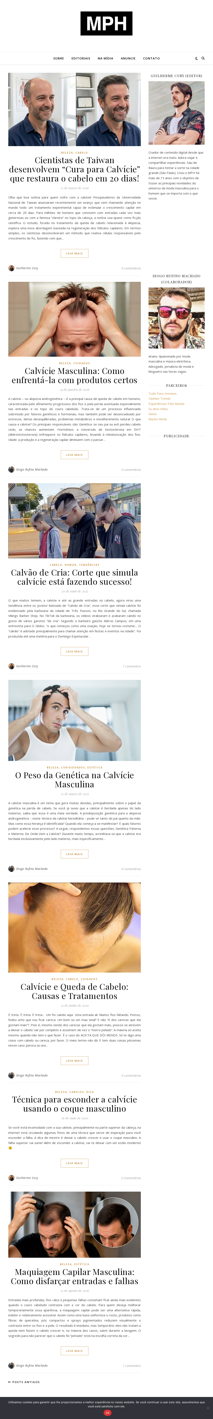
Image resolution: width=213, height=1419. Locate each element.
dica (90, 1092)
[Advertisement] (177, 237)
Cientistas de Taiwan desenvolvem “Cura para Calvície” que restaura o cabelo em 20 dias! (74, 169)
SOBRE (58, 58)
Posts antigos (25, 1382)
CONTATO (151, 58)
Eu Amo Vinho (158, 409)
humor (71, 565)
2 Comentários (131, 1178)
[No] (208, 1408)
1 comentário (132, 666)
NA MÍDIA (105, 58)
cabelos (76, 1092)
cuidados (81, 363)
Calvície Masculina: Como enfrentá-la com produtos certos (74, 375)
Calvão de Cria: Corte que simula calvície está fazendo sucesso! (74, 577)
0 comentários (131, 268)
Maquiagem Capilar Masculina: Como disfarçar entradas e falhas (74, 1276)
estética (95, 767)
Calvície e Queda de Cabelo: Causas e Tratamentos (75, 991)
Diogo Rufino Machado (32, 469)
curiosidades (73, 767)
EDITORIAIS (81, 58)
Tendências (89, 565)
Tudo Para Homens (163, 393)
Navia (152, 414)
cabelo (82, 152)
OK (108, 1412)
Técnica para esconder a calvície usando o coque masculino (74, 1104)
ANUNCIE (128, 58)
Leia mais (74, 253)
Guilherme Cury (27, 268)
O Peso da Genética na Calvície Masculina (74, 779)
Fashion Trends (160, 398)
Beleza (67, 152)
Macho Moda (158, 419)
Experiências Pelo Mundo (167, 404)
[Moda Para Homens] (106, 23)
